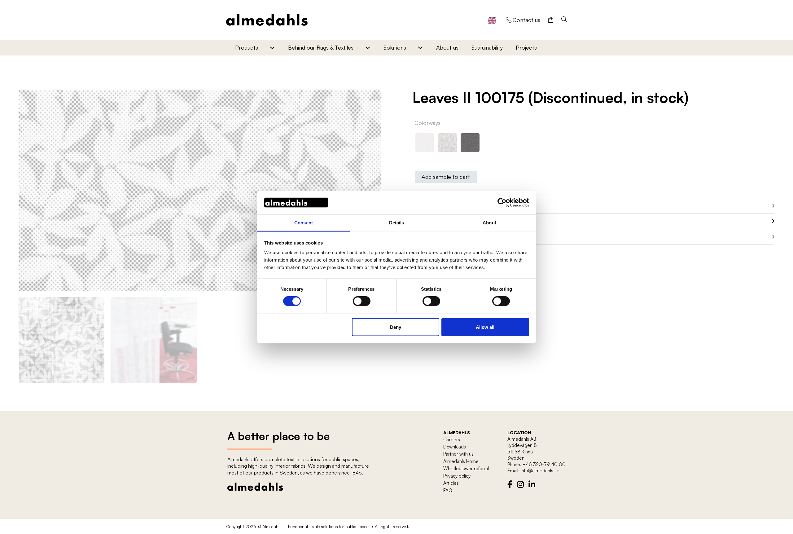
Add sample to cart (446, 176)
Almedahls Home (461, 461)
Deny (395, 326)
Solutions (394, 47)
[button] (372, 98)
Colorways (427, 122)
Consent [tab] (303, 222)
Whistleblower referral (466, 468)
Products (246, 47)
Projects (526, 47)
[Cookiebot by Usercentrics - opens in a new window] (502, 202)
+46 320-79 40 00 (544, 464)
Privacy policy (457, 476)
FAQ (447, 490)
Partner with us (458, 454)
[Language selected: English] (492, 20)
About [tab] (489, 222)
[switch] (361, 301)
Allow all (485, 326)
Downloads (454, 447)
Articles (451, 483)
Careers (451, 440)
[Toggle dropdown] (272, 48)
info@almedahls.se (540, 471)
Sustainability (487, 47)
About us (447, 47)
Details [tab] (396, 222)
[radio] (425, 143)
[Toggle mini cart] (551, 20)
